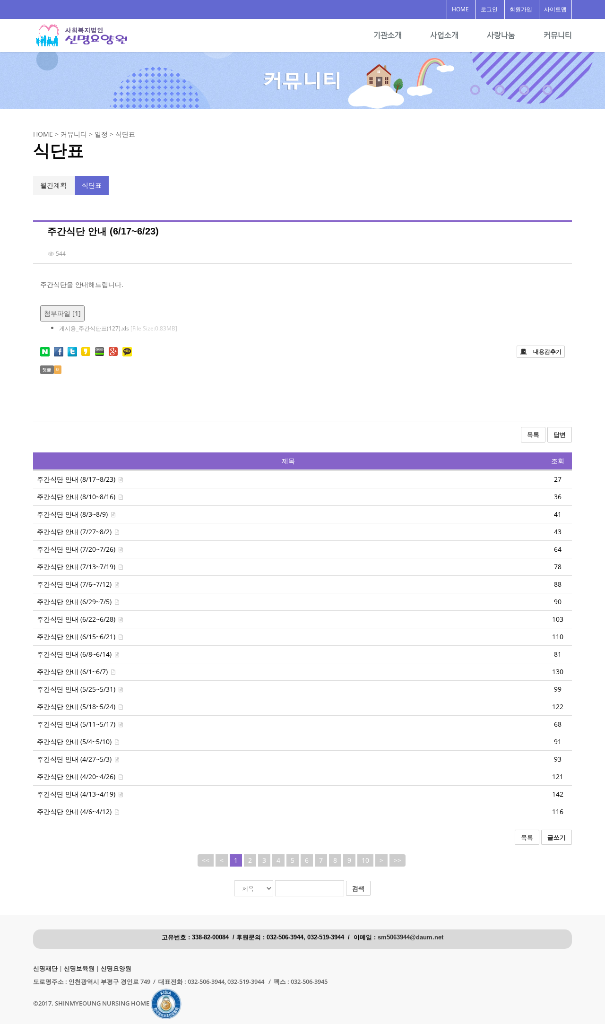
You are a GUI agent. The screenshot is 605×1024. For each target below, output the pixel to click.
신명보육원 (79, 968)
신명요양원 (116, 968)
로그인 (489, 9)
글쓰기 (556, 837)
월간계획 (53, 185)
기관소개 (387, 35)
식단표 (92, 185)
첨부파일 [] (62, 313)
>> (397, 860)
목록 (533, 434)
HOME (460, 9)
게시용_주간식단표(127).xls (118, 328)
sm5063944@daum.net (410, 937)
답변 (559, 434)
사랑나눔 (501, 35)
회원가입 (521, 9)
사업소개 (444, 35)
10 (365, 860)
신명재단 (45, 968)
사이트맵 (555, 9)
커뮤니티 (558, 35)
